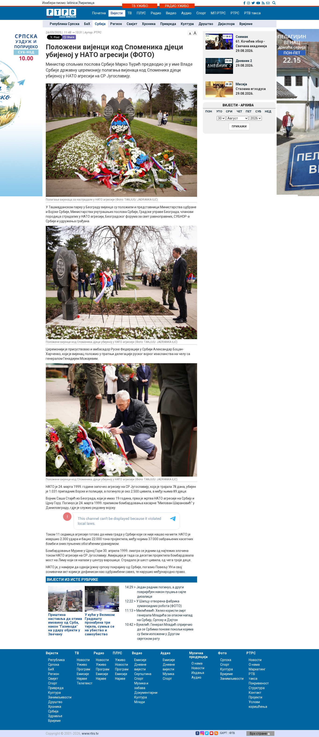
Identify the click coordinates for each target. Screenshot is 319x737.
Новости (83, 660)
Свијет (132, 24)
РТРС (235, 13)
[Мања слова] (190, 33)
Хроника (149, 24)
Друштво (205, 24)
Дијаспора (226, 24)
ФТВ (232, 733)
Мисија (241, 84)
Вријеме (245, 24)
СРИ (229, 111)
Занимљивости (59, 697)
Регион (116, 24)
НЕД (268, 111)
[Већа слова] (195, 33)
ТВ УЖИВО (139, 6)
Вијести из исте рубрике (72, 579)
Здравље (55, 716)
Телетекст (84, 683)
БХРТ (223, 733)
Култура (187, 24)
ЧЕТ (239, 111)
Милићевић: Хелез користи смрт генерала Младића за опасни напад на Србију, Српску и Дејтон (159, 615)
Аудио (186, 13)
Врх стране (259, 733)
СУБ (258, 111)
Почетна (99, 13)
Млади (139, 702)
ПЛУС (141, 13)
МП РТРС (218, 13)
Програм (83, 669)
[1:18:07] (219, 41)
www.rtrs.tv (90, 733)
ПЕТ (249, 111)
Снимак (242, 37)
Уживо (82, 664)
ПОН (208, 111)
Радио (156, 13)
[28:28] (219, 89)
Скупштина (142, 674)
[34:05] (219, 65)
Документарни (145, 692)
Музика (168, 674)
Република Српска (64, 24)
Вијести (117, 13)
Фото (222, 653)
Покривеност (259, 683)
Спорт (201, 13)
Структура (257, 688)
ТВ (130, 13)
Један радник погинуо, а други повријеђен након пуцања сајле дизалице (155, 591)
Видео (171, 13)
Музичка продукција (198, 654)
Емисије (83, 674)
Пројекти (255, 697)
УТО (219, 111)
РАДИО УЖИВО (177, 6)
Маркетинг (257, 669)
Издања (197, 673)
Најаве (82, 678)
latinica (72, 3)
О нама (196, 663)
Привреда (168, 24)
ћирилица (86, 3)
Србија (100, 24)
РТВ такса (252, 13)
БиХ (87, 24)
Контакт (255, 692)
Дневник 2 (244, 61)
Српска (225, 660)
